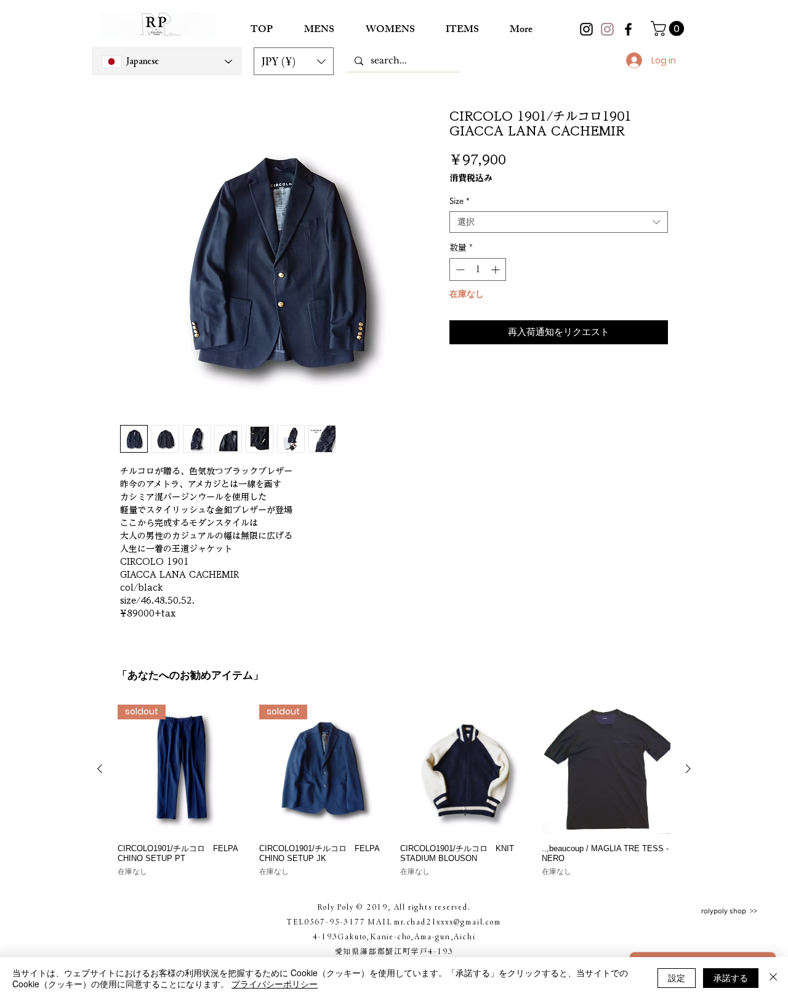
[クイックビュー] (464, 769)
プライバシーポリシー (274, 983)
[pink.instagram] (607, 29)
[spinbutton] (478, 269)
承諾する (731, 977)
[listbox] (294, 61)
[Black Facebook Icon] (628, 29)
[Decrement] (459, 269)
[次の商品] (688, 768)
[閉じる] (773, 978)
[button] (294, 61)
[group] (394, 791)
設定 (676, 977)
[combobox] (558, 222)
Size (459, 201)
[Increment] (496, 269)
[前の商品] (99, 768)
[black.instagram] (586, 29)
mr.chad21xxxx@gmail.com (447, 921)
